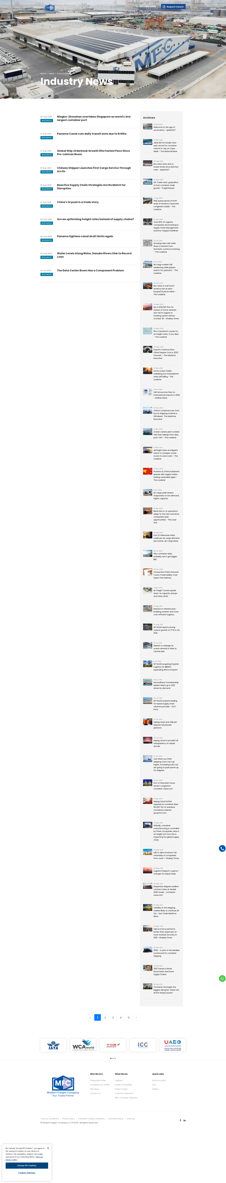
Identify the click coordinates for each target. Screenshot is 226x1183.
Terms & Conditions (49, 1118)
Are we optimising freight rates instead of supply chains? (95, 219)
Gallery (134, 13)
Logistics (119, 1080)
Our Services (119, 13)
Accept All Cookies (26, 1165)
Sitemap (131, 1118)
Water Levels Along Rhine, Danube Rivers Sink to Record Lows (94, 255)
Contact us (179, 13)
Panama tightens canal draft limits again (85, 236)
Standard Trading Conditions (91, 1118)
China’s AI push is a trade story (78, 202)
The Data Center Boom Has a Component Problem (90, 270)
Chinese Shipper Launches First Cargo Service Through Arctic (94, 169)
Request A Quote (175, 6)
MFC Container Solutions (126, 1097)
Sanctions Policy (115, 1118)
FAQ (157, 13)
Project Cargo (121, 1089)
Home (91, 13)
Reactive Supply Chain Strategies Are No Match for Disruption (91, 186)
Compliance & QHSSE (100, 1084)
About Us (103, 13)
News (165, 13)
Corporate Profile (98, 1080)
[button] (111, 1058)
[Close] (48, 1148)
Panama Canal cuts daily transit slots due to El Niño (91, 134)
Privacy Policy (68, 1118)
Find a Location (159, 1080)
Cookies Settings (26, 1173)
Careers (146, 13)
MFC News (94, 1089)
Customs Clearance (124, 1093)
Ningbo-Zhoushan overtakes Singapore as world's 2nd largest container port (93, 118)
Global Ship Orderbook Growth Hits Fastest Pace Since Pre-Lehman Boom (93, 152)
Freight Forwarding (123, 1084)
